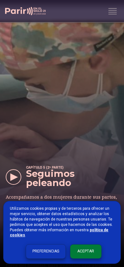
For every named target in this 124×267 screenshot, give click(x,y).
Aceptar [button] (85, 251)
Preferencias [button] (45, 251)
